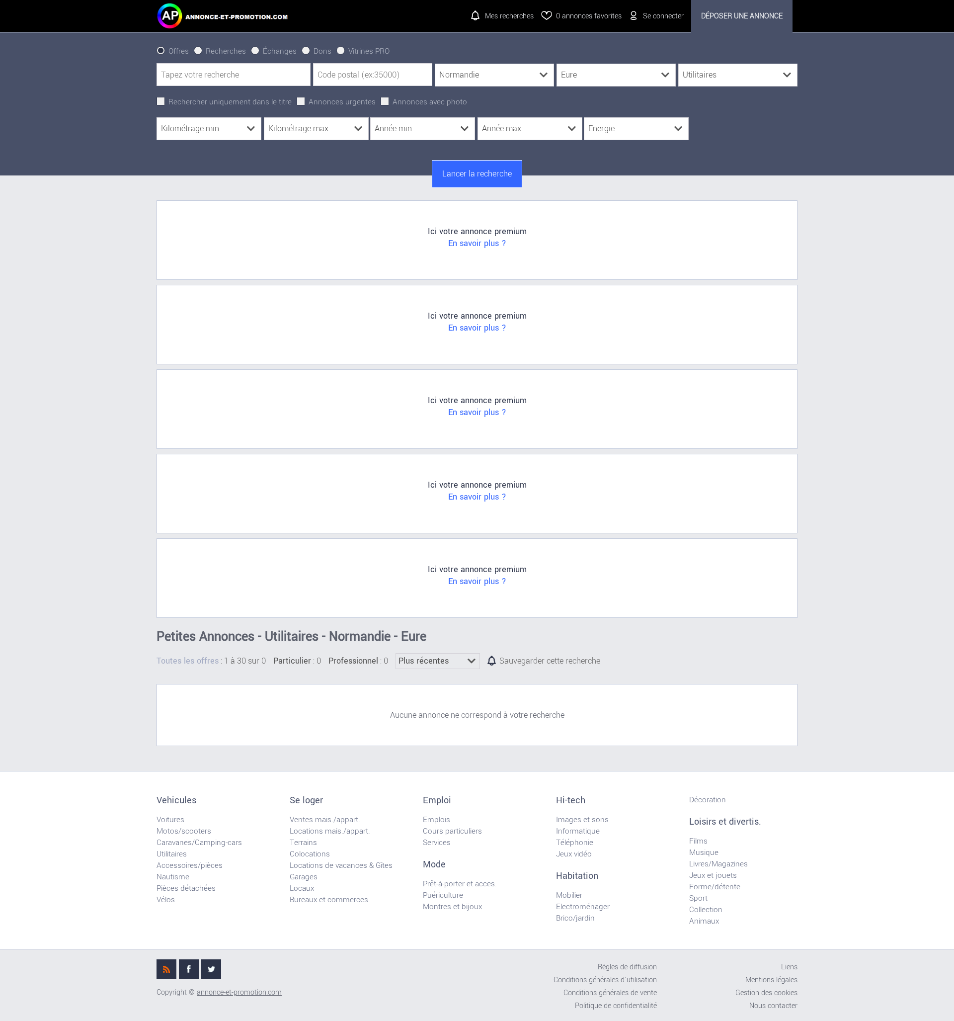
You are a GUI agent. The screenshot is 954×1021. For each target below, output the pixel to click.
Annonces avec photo (430, 101)
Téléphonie (574, 842)
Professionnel (353, 661)
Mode (434, 864)
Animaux (704, 921)
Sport (698, 898)
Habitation (577, 875)
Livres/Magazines (718, 863)
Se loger (306, 800)
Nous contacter (773, 1006)
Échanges (280, 51)
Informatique (578, 831)
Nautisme (173, 876)
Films (698, 841)
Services (437, 842)
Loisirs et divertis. (725, 821)
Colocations (310, 854)
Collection (705, 909)
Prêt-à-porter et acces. (460, 883)
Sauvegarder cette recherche (549, 661)
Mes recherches (509, 16)
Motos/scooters (184, 831)
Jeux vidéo (574, 854)
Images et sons (582, 819)
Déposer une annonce (742, 16)
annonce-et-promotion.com (239, 992)
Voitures (170, 819)
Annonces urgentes (342, 101)
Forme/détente (714, 886)
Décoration (707, 799)
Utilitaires (172, 854)
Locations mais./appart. (330, 831)
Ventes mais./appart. (325, 819)
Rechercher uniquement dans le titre (230, 101)
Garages (304, 876)
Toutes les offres (188, 661)
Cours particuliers (452, 831)
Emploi (437, 800)
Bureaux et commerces (329, 899)
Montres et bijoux (452, 906)
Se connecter (663, 16)
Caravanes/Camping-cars (199, 842)
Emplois (436, 819)
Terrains (303, 842)
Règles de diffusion (627, 967)
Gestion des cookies (766, 993)
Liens (789, 967)
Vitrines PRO (369, 51)
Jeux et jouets (713, 875)
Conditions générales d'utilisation (605, 980)
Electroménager (583, 906)
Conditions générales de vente (610, 993)
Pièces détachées (186, 888)
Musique (703, 852)
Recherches (226, 51)
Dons (322, 51)
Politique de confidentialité (616, 1006)
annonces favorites (589, 16)
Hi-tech (570, 800)
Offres (178, 51)
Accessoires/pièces (190, 865)
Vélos (166, 899)
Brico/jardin (575, 918)
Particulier (292, 661)
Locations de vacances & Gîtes (341, 865)
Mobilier (569, 895)
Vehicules (176, 800)
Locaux (302, 888)
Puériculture (443, 895)
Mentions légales (771, 980)
